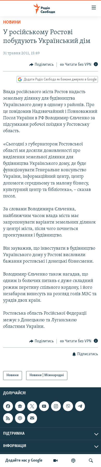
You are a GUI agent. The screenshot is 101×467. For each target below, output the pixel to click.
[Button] (41, 64)
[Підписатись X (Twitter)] (32, 406)
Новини (12, 22)
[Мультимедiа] (55, 460)
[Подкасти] (73, 460)
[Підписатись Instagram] (56, 406)
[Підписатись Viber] (68, 406)
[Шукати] (91, 460)
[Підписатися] (32, 418)
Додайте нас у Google (23, 460)
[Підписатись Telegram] (80, 406)
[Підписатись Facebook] (8, 406)
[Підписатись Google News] (20, 406)
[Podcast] (20, 418)
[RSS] (8, 418)
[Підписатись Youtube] (44, 406)
